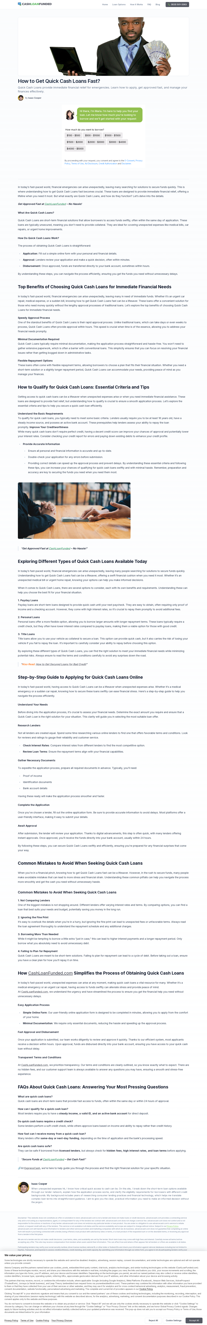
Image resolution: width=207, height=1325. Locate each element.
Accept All (194, 1320)
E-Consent (129, 160)
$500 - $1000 (92, 135)
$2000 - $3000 (96, 142)
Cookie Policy (146, 1289)
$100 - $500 (73, 135)
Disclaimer (126, 163)
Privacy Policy (172, 1226)
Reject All (153, 1320)
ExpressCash (32, 1168)
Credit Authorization (108, 163)
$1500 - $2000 (75, 142)
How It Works (136, 4)
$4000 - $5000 (75, 148)
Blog (158, 4)
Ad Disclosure (91, 163)
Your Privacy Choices (61, 1320)
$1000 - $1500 (113, 135)
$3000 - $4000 (117, 142)
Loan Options (119, 4)
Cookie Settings (174, 1320)
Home (105, 4)
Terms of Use (77, 163)
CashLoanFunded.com (50, 973)
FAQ (149, 4)
